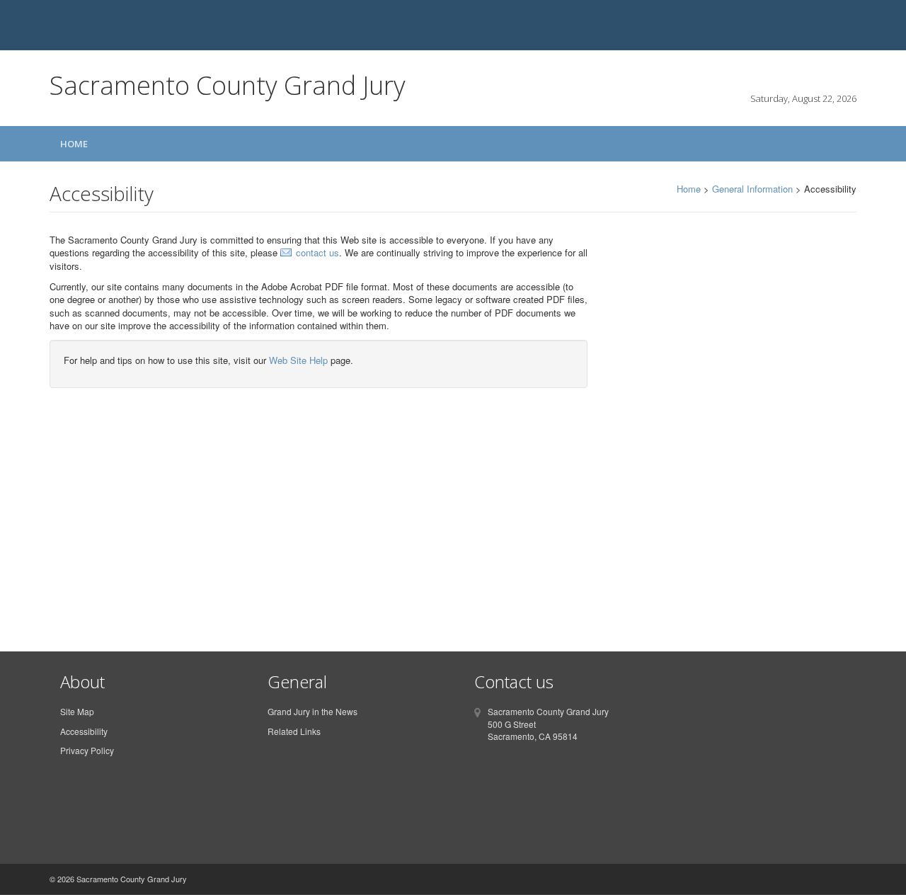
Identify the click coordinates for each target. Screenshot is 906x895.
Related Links (294, 731)
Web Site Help (298, 360)
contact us (317, 252)
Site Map (77, 711)
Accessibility (84, 731)
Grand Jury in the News (312, 711)
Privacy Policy (87, 750)
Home (74, 143)
